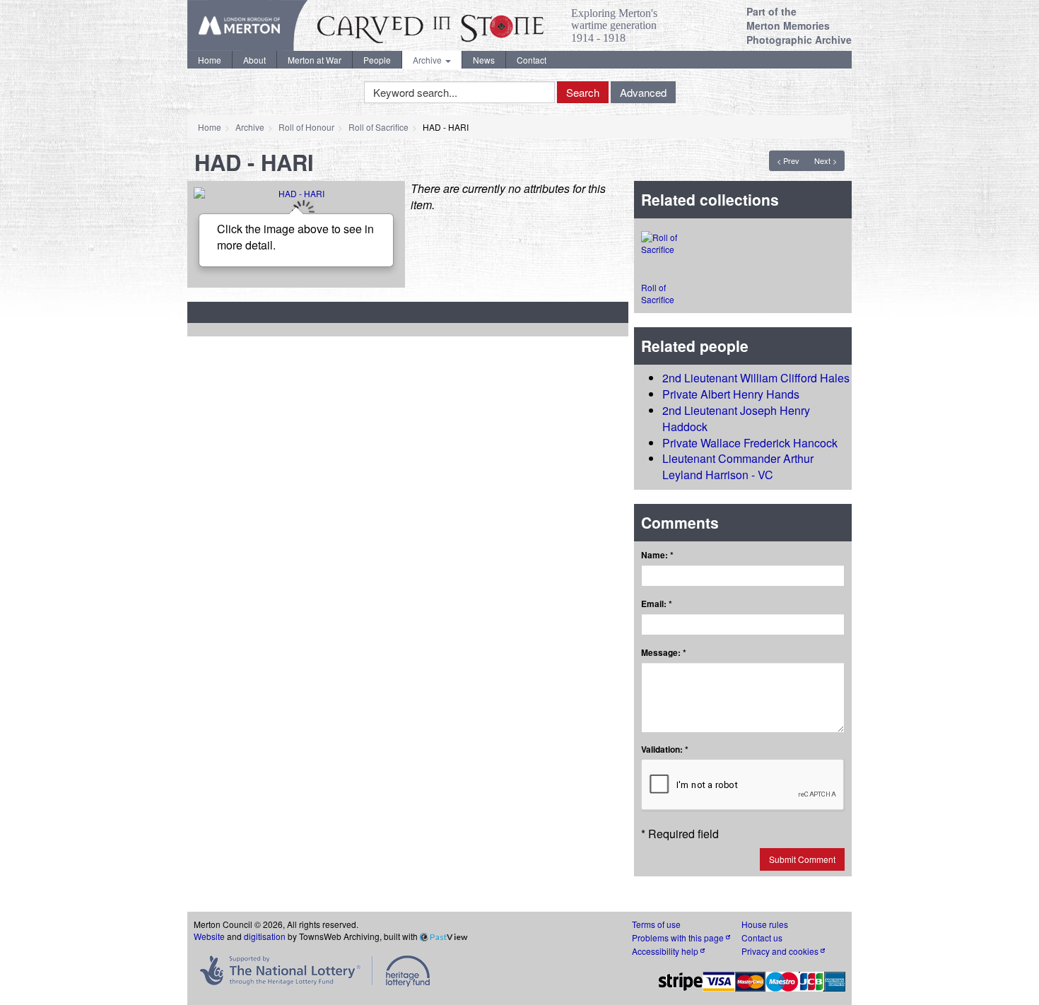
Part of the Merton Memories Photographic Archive (799, 25)
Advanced (643, 92)
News (484, 60)
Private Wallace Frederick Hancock (750, 443)
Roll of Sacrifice (378, 127)
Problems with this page (679, 937)
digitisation (265, 936)
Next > (825, 160)
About (254, 60)
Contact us (761, 937)
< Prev (788, 160)
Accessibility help (666, 951)
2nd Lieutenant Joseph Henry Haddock (736, 418)
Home (209, 60)
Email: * (656, 604)
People (377, 60)
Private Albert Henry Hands (730, 394)
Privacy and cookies (781, 951)
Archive (428, 60)
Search (582, 92)
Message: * (663, 653)
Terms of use (656, 924)
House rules (764, 924)
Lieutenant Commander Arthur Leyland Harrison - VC (738, 466)
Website (209, 936)
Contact (531, 60)
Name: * (657, 555)
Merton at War (314, 60)
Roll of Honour (306, 127)
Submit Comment (802, 859)
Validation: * (664, 750)
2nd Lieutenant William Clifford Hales (756, 378)
